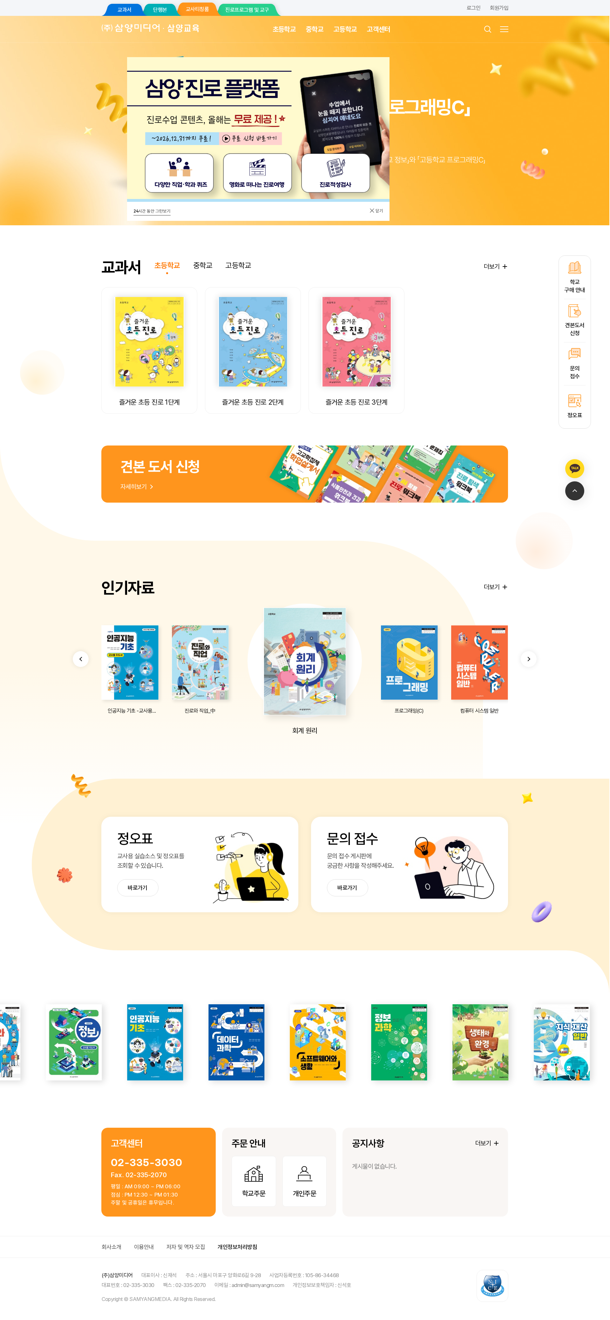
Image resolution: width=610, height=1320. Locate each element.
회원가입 (499, 8)
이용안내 (144, 1247)
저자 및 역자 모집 (185, 1247)
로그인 (473, 8)
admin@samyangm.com (258, 1285)
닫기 (379, 210)
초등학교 (284, 29)
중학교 (314, 29)
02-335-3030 (146, 1162)
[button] (81, 659)
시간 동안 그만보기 (152, 211)
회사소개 (111, 1247)
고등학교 (345, 29)
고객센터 (378, 29)
